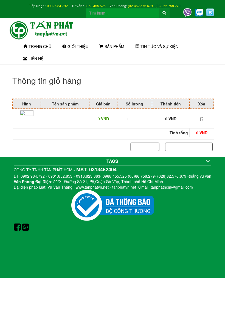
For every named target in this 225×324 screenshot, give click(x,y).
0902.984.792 (57, 5)
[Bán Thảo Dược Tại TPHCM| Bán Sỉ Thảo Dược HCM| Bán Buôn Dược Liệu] (45, 29)
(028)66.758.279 (168, 5)
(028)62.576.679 (140, 5)
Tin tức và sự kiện (159, 46)
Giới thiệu (78, 46)
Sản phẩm (114, 46)
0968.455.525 (95, 5)
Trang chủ (40, 46)
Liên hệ (36, 58)
